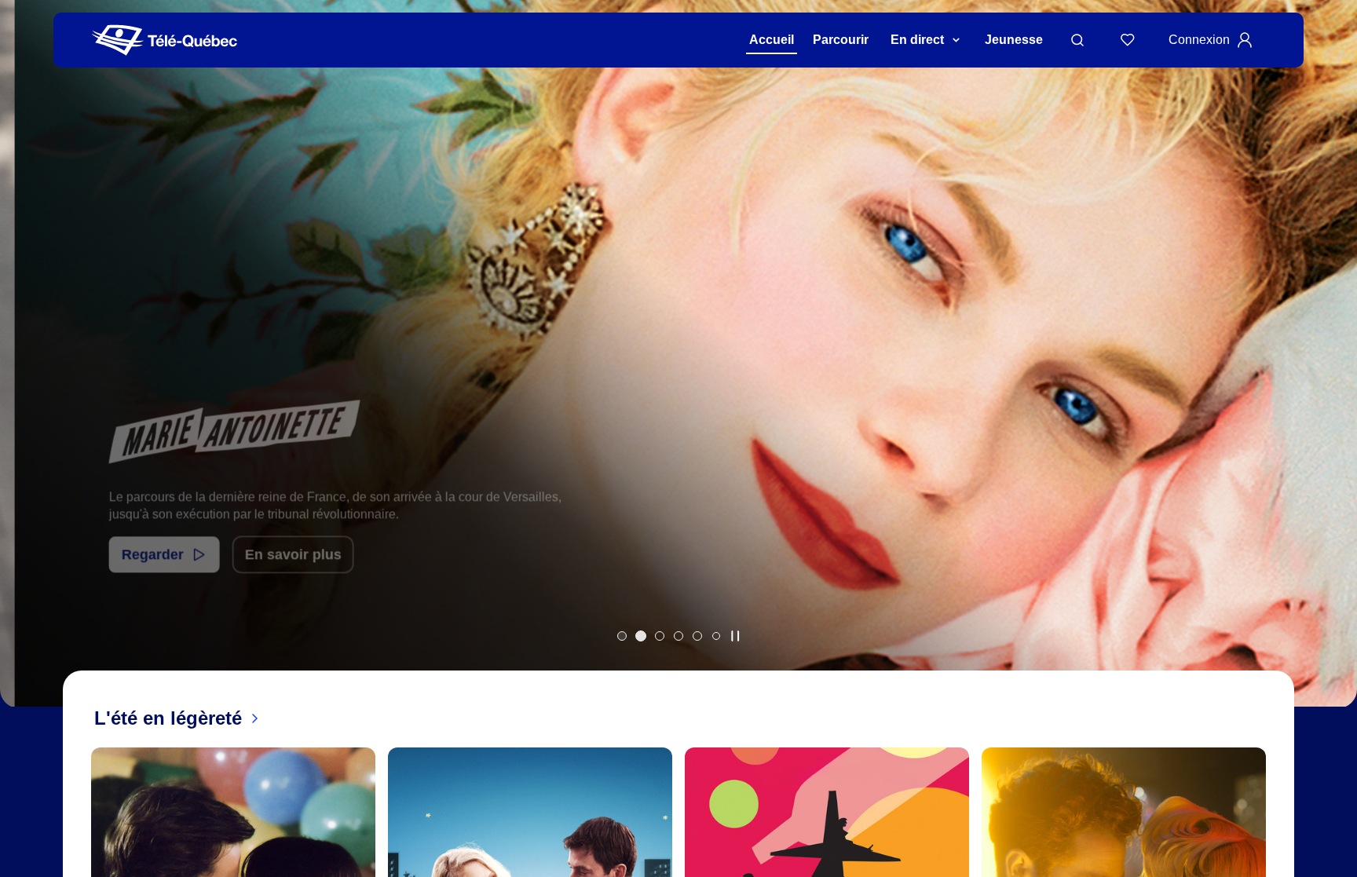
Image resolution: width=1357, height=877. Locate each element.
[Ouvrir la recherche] (1077, 40)
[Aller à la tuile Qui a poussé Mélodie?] (659, 636)
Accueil (771, 39)
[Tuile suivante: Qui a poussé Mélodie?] (1334, 374)
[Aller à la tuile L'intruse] (697, 636)
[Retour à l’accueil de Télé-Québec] (164, 40)
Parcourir (841, 39)
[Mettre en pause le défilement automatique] (735, 636)
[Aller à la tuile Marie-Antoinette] (641, 636)
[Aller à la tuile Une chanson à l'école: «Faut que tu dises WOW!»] (716, 636)
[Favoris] (1128, 40)
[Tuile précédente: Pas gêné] (23, 374)
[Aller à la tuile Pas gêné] (622, 636)
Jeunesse (1014, 39)
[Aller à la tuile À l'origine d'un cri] (678, 636)
